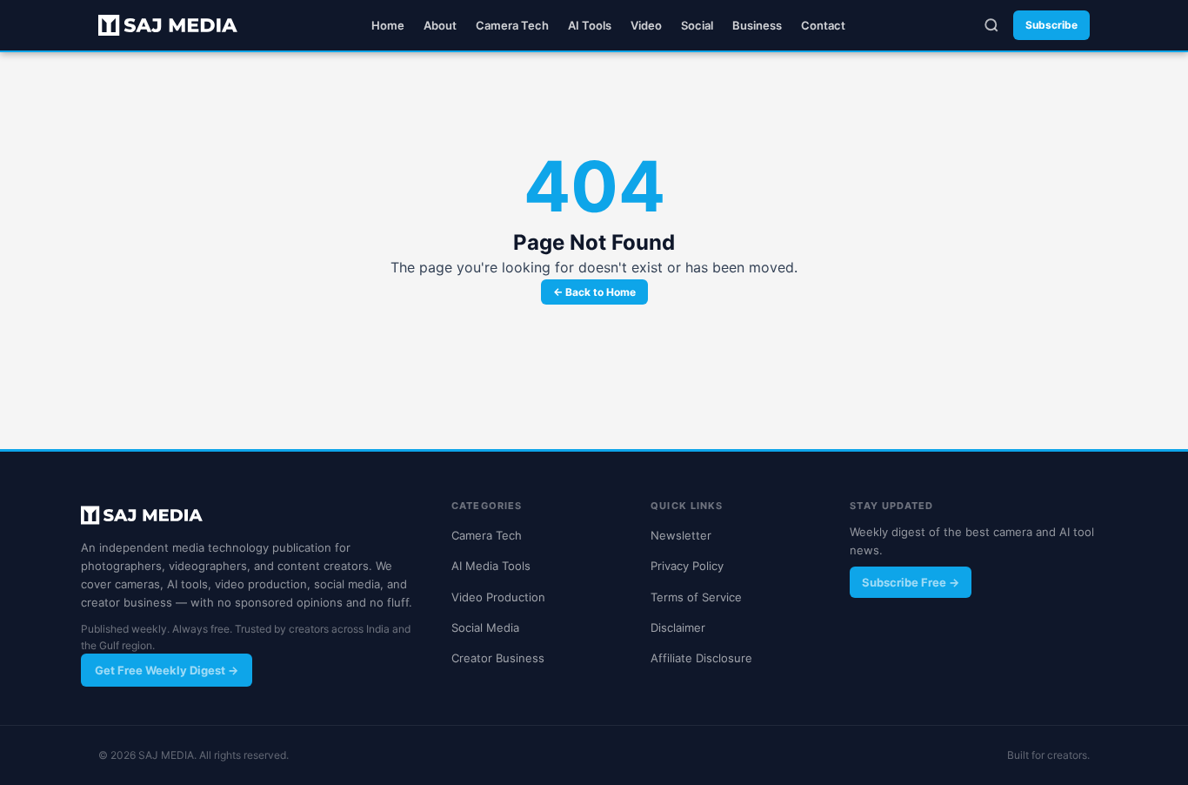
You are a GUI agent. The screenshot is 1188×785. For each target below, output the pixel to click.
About (440, 25)
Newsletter (681, 535)
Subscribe (1051, 24)
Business (757, 25)
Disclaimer (678, 627)
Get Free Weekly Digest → (166, 670)
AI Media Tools (491, 566)
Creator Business (497, 658)
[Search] (991, 25)
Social (697, 25)
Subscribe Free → (910, 582)
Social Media (485, 627)
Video (646, 25)
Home (387, 25)
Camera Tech (512, 25)
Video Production (498, 597)
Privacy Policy (687, 566)
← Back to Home (594, 292)
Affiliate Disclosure (701, 658)
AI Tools (589, 25)
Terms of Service (696, 597)
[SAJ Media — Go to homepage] (167, 25)
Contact (823, 25)
